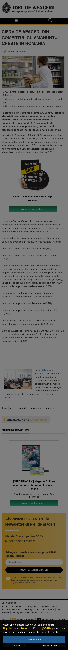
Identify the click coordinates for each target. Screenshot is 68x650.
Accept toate (34, 639)
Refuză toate (50, 645)
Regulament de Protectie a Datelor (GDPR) (27, 628)
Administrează (18, 645)
